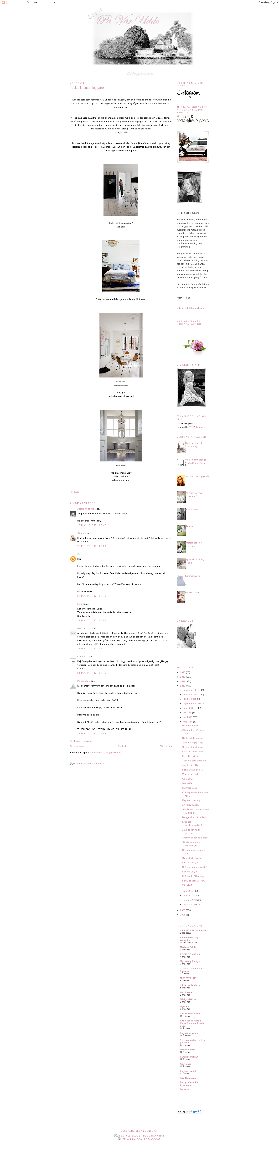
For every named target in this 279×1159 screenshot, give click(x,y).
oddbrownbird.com (190, 985)
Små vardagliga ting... (193, 742)
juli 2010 (187, 712)
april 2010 (188, 891)
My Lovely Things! (190, 961)
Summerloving (189, 788)
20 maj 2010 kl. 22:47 (91, 525)
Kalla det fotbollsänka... (194, 751)
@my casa (185, 1064)
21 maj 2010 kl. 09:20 (91, 648)
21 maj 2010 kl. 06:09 (91, 620)
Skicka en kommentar (81, 741)
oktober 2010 (190, 699)
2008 (183, 914)
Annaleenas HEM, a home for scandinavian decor (192, 1023)
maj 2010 (188, 721)
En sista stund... (193, 592)
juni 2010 (188, 717)
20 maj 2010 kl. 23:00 (91, 546)
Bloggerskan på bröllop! (194, 817)
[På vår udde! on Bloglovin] (189, 1113)
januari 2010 (189, 904)
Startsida (122, 746)
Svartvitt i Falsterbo (192, 858)
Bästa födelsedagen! (192, 738)
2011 (183, 681)
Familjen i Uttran (189, 1056)
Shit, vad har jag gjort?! (197, 476)
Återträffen (187, 783)
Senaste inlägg (77, 746)
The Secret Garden (190, 1013)
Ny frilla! (189, 526)
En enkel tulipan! (190, 756)
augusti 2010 (190, 708)
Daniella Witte (187, 1049)
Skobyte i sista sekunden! (195, 837)
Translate (200, 427)
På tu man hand (190, 725)
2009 (183, 910)
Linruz (80, 604)
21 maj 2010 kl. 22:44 (91, 733)
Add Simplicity (188, 1078)
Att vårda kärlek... (191, 805)
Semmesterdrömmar (192, 747)
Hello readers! (192, 509)
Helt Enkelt (186, 992)
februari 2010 (190, 900)
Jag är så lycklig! (190, 765)
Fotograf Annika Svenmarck (189, 1083)
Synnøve (81, 533)
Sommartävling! (193, 576)
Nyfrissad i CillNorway (193, 876)
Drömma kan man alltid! (194, 867)
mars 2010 (189, 895)
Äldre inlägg (166, 746)
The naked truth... (191, 774)
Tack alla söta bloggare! (87, 87)
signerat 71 (83, 656)
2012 (183, 677)
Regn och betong (191, 800)
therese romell (188, 1071)
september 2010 (191, 703)
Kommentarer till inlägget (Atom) (104, 752)
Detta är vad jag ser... (193, 769)
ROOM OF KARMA (190, 954)
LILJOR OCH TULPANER (193, 930)
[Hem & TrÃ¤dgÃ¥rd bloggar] (139, 1139)
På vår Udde (140, 11)
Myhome (184, 1006)
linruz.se (184, 1089)
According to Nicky (86, 508)
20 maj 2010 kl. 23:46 (91, 596)
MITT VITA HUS (85, 628)
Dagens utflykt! (189, 871)
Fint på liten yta (190, 862)
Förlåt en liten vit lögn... (194, 880)
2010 (183, 686)
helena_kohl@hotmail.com (190, 308)
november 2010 (191, 694)
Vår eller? (187, 885)
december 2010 (191, 690)
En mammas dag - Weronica (190, 938)
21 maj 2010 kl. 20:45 (91, 673)
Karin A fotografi (189, 1033)
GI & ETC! (187, 778)
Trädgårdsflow (188, 999)
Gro (79, 554)
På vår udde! (83, 681)
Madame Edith (188, 947)
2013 (183, 672)
